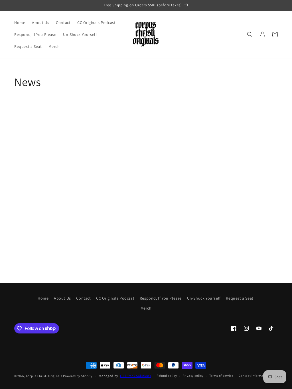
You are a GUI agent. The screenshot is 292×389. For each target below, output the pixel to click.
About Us (62, 298)
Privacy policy (193, 376)
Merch (146, 308)
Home (43, 298)
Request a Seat (239, 298)
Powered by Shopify (77, 376)
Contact (83, 298)
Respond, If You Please (161, 298)
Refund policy (167, 376)
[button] (250, 34)
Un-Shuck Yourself (204, 298)
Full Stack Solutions (135, 376)
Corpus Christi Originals (44, 376)
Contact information (254, 376)
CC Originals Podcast (115, 298)
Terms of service (221, 376)
